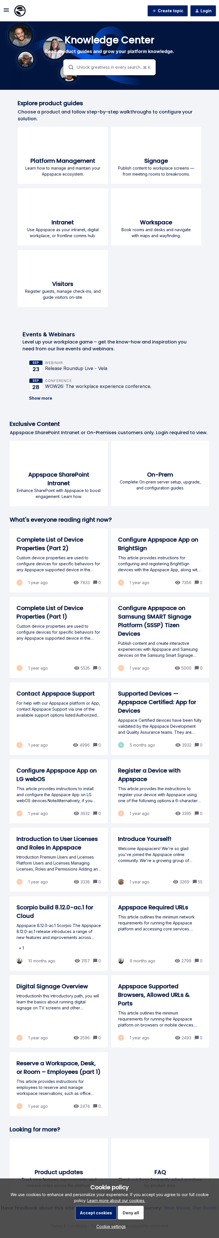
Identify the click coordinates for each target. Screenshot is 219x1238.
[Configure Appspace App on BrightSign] (160, 560)
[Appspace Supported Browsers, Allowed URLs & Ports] (160, 1011)
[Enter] (68, 67)
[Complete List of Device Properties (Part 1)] (59, 637)
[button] (110, 1226)
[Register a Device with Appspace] (160, 791)
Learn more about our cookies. (116, 1200)
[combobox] (109, 67)
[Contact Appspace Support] (59, 718)
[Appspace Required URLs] (160, 933)
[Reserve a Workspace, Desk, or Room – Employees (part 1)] (59, 1084)
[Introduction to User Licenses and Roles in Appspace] (59, 860)
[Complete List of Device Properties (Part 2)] (59, 560)
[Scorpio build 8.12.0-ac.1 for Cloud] (59, 933)
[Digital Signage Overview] (59, 1011)
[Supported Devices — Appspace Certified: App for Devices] (160, 718)
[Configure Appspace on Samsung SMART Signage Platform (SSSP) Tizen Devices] (160, 637)
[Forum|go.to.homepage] (20, 11)
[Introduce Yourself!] (160, 860)
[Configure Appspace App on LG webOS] (59, 791)
